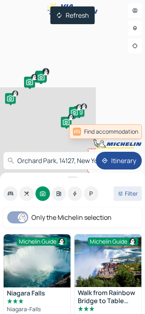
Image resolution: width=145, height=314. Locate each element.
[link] (105, 131)
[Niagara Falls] (37, 260)
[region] (37, 260)
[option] (10, 193)
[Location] (135, 46)
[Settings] (135, 28)
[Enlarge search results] (72, 177)
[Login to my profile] (135, 10)
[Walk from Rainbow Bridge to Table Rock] (108, 260)
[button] (10, 98)
